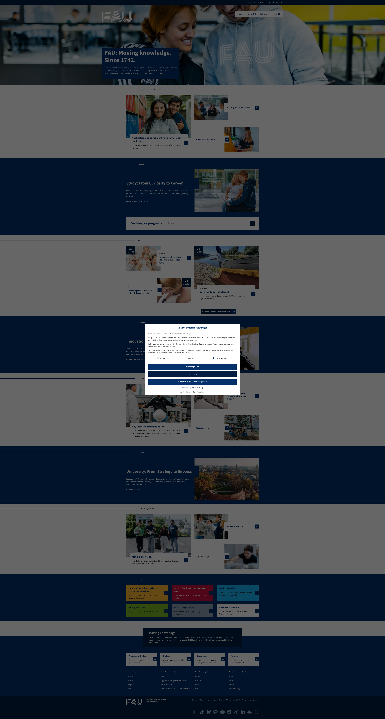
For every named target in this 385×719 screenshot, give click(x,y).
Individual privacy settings (192, 387)
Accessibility (201, 392)
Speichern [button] (192, 374)
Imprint (182, 392)
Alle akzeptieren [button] (192, 366)
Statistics (191, 358)
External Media (221, 358)
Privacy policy (182, 350)
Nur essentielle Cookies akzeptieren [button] (192, 381)
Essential (163, 358)
